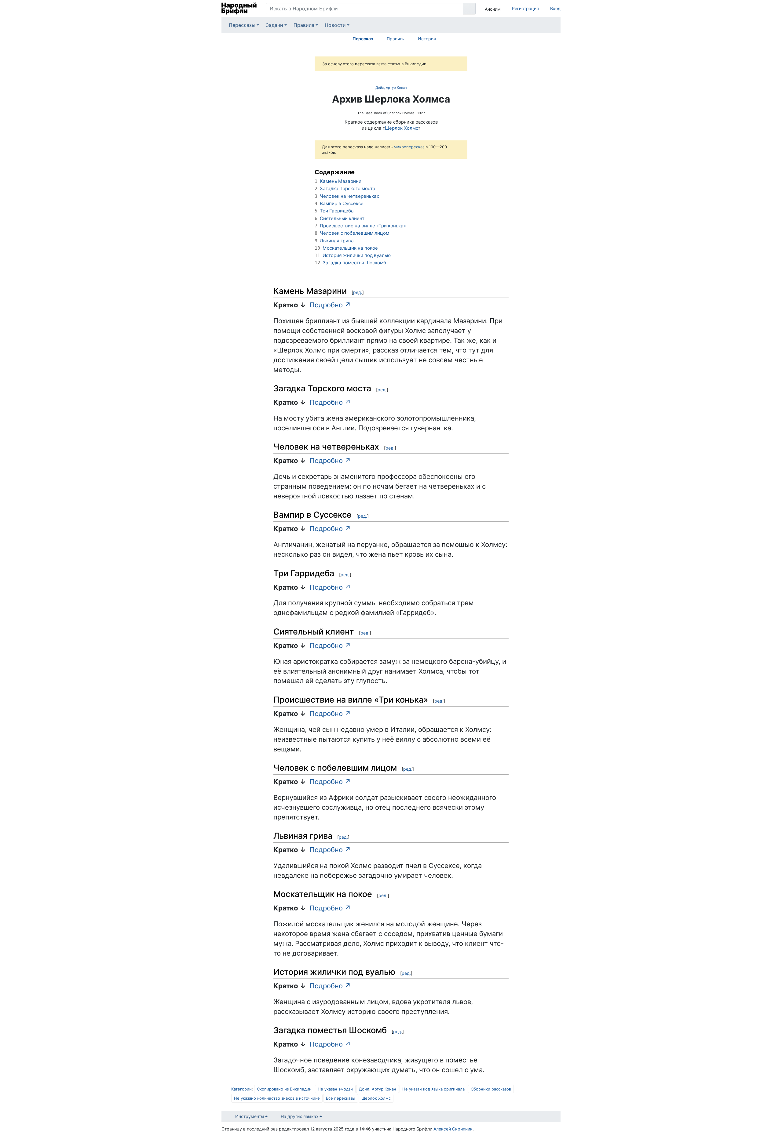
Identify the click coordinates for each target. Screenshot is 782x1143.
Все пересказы (340, 1098)
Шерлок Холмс (401, 128)
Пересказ (363, 38)
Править (395, 38)
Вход (555, 8)
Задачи (274, 25)
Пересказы (242, 25)
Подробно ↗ (330, 305)
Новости (335, 25)
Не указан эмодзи (335, 1089)
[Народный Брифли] (239, 8)
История (427, 38)
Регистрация (525, 8)
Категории (241, 1089)
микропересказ (409, 146)
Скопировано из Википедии (284, 1089)
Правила (304, 25)
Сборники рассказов (491, 1089)
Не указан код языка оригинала (433, 1089)
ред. (357, 292)
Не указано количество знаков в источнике (277, 1098)
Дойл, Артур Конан (391, 87)
